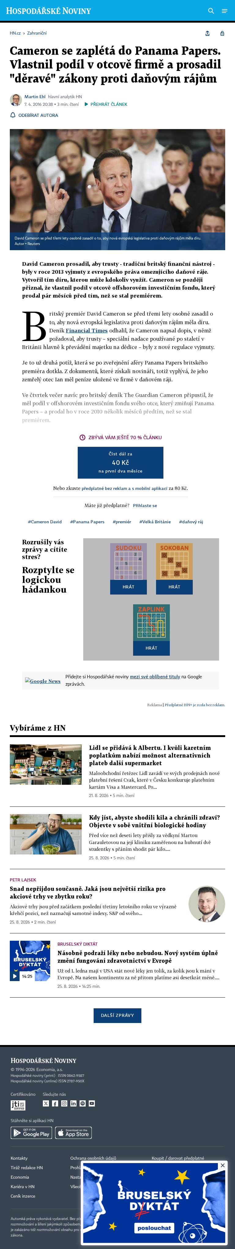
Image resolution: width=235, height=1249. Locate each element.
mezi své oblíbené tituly (155, 676)
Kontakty (19, 1158)
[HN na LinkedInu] (73, 1103)
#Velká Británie (155, 521)
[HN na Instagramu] (64, 1103)
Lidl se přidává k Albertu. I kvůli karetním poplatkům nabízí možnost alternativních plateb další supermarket (150, 756)
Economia (20, 1177)
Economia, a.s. (49, 1070)
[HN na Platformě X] (46, 1103)
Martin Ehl (35, 96)
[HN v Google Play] (31, 1133)
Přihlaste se (145, 505)
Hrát (129, 586)
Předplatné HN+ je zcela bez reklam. (195, 704)
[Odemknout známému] (222, 33)
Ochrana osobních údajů (93, 1158)
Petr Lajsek (23, 879)
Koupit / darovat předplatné (178, 1158)
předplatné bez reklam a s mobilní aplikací (124, 488)
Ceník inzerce (23, 1196)
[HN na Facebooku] (55, 1103)
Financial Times (87, 330)
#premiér (122, 521)
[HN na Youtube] (92, 1103)
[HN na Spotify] (83, 1103)
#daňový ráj (191, 521)
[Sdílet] (207, 33)
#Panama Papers (87, 521)
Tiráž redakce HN (27, 1168)
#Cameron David (45, 521)
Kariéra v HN (23, 1187)
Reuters (34, 244)
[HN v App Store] (73, 1133)
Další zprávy (117, 1015)
